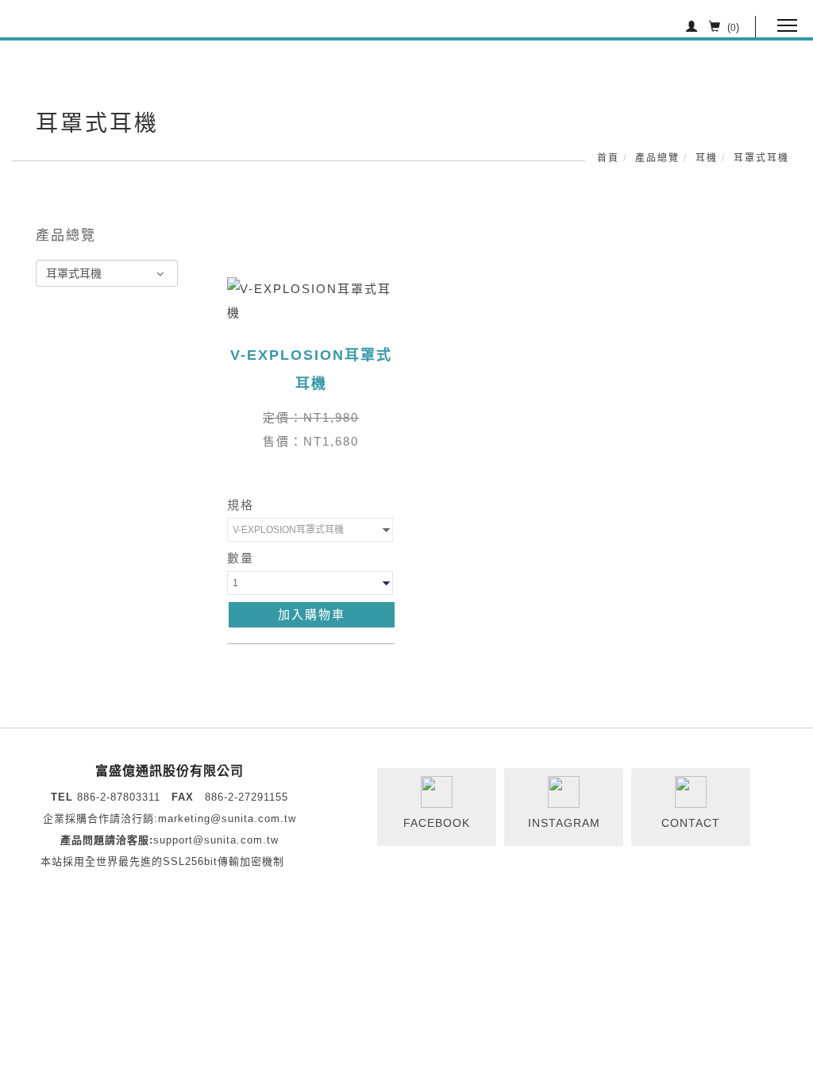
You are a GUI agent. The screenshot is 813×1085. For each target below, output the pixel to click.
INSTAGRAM (564, 823)
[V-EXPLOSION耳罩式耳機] (311, 300)
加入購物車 (311, 614)
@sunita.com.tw (253, 818)
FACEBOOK (436, 823)
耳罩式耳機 (761, 158)
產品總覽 (657, 158)
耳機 (706, 158)
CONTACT (690, 823)
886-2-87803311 (118, 797)
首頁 (608, 158)
